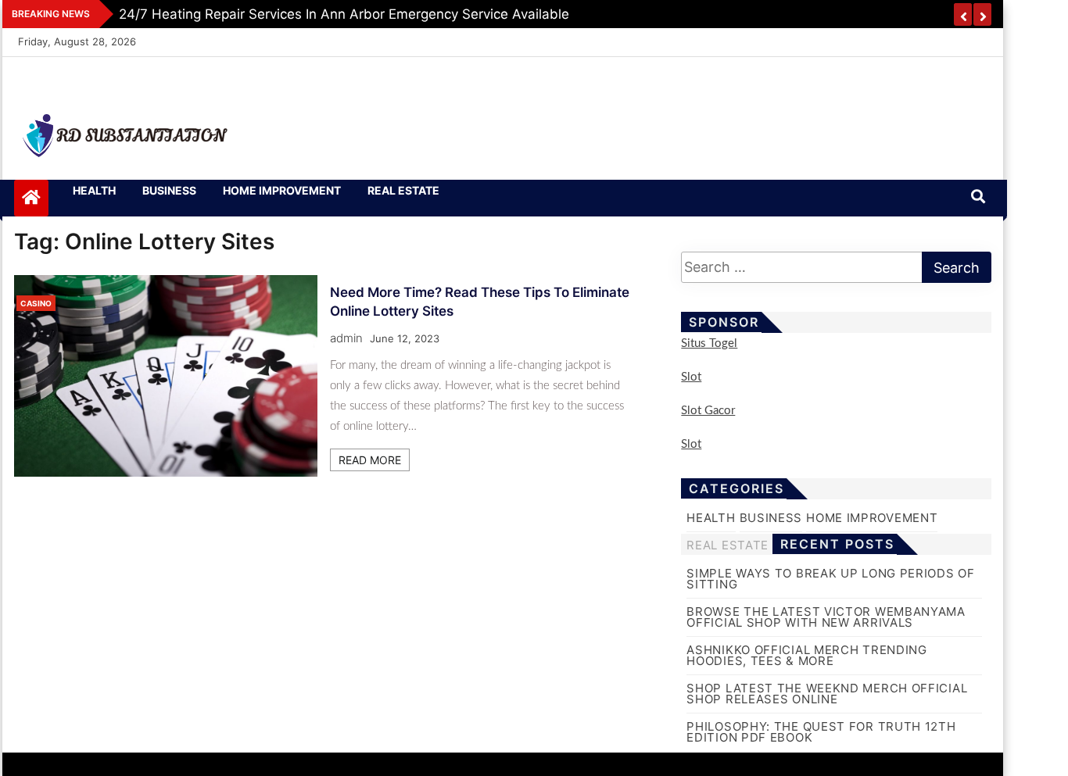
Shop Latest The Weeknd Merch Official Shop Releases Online (826, 693)
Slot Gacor (708, 411)
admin (346, 338)
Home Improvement (282, 190)
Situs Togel (709, 343)
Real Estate (403, 190)
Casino (36, 303)
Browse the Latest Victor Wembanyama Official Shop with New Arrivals (826, 617)
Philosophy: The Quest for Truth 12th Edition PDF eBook (820, 732)
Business (169, 190)
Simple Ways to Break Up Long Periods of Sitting (830, 579)
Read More (370, 460)
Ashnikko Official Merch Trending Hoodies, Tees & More (806, 655)
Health (94, 190)
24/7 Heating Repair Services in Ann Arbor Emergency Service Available (344, 14)
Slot (691, 377)
